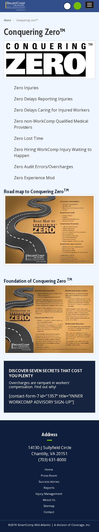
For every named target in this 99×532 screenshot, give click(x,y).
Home (7, 20)
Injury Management (49, 494)
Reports (49, 488)
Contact (49, 512)
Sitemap (49, 506)
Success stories (49, 481)
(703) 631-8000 (52, 459)
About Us (49, 500)
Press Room (49, 475)
